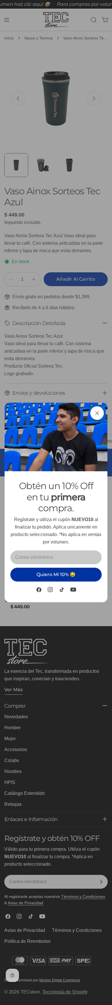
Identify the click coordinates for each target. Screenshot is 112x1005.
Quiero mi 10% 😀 (56, 574)
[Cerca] (97, 413)
